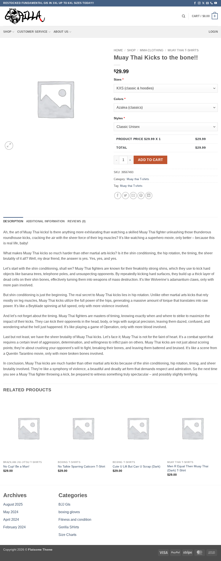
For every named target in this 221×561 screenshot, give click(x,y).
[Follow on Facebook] (195, 3)
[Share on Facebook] (117, 195)
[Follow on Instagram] (199, 3)
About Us (61, 31)
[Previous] (3, 441)
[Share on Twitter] (125, 195)
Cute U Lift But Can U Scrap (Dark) (136, 466)
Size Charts (67, 535)
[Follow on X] (203, 3)
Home (118, 50)
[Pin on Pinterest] (141, 195)
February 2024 (14, 527)
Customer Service (32, 31)
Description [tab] (13, 221)
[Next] (217, 441)
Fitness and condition (74, 519)
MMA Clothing (151, 50)
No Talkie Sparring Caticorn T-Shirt (81, 466)
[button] (205, 16)
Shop (7, 31)
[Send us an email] (207, 3)
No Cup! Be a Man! (16, 466)
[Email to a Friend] (133, 195)
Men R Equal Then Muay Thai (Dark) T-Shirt (187, 468)
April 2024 (11, 519)
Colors (119, 99)
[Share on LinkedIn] (148, 195)
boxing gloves (69, 512)
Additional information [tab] (45, 221)
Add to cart (150, 160)
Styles (119, 118)
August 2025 (13, 504)
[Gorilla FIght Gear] (24, 16)
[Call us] (211, 3)
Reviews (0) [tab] (76, 221)
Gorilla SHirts (68, 527)
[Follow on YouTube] (215, 3)
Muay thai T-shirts (183, 50)
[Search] (183, 16)
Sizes (118, 79)
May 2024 (10, 512)
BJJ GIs (64, 504)
